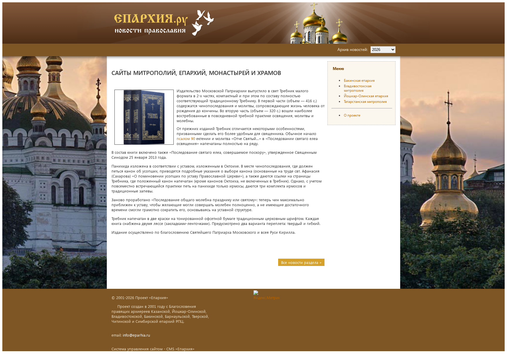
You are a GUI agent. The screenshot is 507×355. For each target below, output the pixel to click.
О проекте (352, 115)
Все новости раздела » (301, 262)
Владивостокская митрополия (357, 88)
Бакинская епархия (359, 80)
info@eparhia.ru (136, 334)
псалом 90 (186, 138)
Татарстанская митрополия (365, 101)
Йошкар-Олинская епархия (366, 96)
